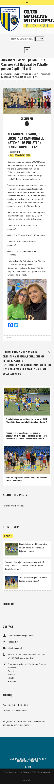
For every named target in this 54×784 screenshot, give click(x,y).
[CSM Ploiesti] (27, 18)
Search (40, 38)
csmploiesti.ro (13, 641)
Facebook (6, 505)
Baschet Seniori (21, 471)
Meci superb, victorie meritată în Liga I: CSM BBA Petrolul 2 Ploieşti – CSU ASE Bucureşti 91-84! (27, 369)
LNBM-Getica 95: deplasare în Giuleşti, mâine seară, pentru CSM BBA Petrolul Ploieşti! (23, 356)
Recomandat (20, 155)
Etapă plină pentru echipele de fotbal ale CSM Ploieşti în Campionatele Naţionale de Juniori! (26, 420)
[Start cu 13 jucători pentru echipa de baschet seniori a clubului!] (27, 459)
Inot (9, 74)
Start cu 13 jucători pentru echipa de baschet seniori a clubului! (26, 479)
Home (3, 74)
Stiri (28, 766)
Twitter (13, 505)
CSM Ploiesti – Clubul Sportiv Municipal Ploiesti (28, 760)
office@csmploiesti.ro (16, 647)
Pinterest (20, 505)
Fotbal (9, 412)
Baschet (10, 471)
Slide (28, 155)
